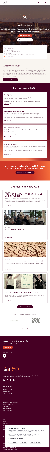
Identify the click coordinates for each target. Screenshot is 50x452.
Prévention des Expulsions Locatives (14, 111)
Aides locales (6, 406)
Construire (5, 423)
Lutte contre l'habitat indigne (12, 127)
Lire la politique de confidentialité (15, 438)
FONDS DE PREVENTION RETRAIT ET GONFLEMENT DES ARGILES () (24, 261)
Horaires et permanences (25, 39)
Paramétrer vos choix (35, 442)
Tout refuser (23, 442)
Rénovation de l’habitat (10, 144)
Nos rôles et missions (9, 79)
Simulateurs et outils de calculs (10, 402)
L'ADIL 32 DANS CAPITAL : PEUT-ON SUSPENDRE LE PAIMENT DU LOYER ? (23, 195)
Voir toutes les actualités (25, 306)
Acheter (4, 421)
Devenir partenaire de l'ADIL (24, 172)
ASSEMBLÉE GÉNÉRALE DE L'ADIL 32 (14, 229)
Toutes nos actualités (8, 393)
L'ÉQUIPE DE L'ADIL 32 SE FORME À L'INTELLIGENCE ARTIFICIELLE (22, 292)
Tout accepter (13, 442)
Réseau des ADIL (6, 391)
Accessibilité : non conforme (9, 447)
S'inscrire (6, 347)
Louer (4, 419)
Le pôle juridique (8, 95)
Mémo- (7, 410)
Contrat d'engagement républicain (10, 449)
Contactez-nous (26, 35)
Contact (4, 443)
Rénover (4, 425)
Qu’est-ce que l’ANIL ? (8, 389)
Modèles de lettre (7, 408)
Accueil (2, 8)
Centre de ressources (8, 404)
